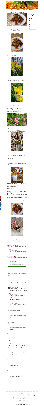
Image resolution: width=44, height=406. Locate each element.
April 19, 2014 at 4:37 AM (14, 250)
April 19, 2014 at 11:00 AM (17, 342)
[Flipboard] (0, 201)
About (9, 9)
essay (15, 241)
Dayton (12, 241)
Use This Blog (12, 9)
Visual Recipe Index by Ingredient (24, 9)
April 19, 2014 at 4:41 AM (14, 280)
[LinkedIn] (0, 206)
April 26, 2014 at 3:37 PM (14, 363)
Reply (9, 285)
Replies (10, 249)
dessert (14, 241)
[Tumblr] (0, 204)
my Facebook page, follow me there (18, 164)
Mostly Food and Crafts (10, 245)
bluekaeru (9, 256)
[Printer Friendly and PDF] (9, 241)
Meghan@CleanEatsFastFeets (11, 342)
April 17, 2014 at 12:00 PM (16, 287)
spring (21, 241)
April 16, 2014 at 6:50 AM (13, 256)
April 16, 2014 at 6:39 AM (15, 245)
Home (7, 9)
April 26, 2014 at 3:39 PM (14, 303)
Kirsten (10, 250)
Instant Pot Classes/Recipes (17, 9)
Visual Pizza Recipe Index (31, 9)
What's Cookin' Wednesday (21, 200)
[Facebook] (0, 203)
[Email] (0, 207)
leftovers (16, 241)
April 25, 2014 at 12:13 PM (18, 299)
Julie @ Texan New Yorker (11, 287)
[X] (0, 200)
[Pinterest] (0, 197)
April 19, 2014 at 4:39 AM (14, 261)
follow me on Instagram (17, 163)
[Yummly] (0, 198)
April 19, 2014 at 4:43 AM (14, 294)
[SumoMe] (0, 209)
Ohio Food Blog (19, 241)
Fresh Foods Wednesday (15, 200)
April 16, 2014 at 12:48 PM (13, 269)
